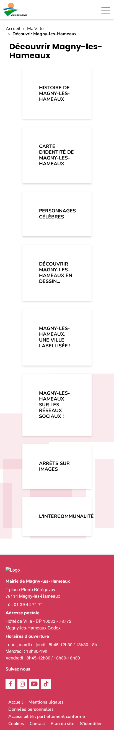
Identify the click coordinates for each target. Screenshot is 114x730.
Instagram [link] (22, 684)
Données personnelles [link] (31, 709)
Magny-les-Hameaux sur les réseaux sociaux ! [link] (54, 405)
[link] (15, 9)
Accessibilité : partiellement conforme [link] (46, 716)
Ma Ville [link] (35, 28)
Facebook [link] (10, 684)
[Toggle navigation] (105, 10)
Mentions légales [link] (46, 702)
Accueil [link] (13, 28)
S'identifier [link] (91, 724)
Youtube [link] (34, 684)
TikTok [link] (46, 684)
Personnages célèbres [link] (57, 213)
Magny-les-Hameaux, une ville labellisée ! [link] (54, 337)
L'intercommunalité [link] (62, 516)
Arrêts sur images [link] (54, 466)
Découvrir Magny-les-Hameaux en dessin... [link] (55, 273)
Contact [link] (37, 724)
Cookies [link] (16, 724)
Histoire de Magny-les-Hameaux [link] (54, 93)
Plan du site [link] (62, 724)
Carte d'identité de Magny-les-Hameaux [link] (56, 155)
